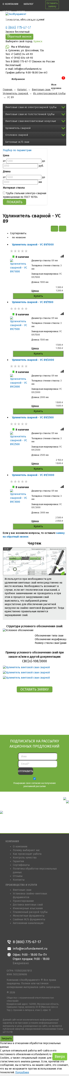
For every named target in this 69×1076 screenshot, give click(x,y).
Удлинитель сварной (18, 128)
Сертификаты (21, 865)
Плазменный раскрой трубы (30, 912)
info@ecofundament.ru (30, 949)
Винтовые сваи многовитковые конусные (30, 121)
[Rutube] (43, 933)
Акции (21, 11)
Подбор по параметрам (17, 150)
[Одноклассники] (18, 933)
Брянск (37, 41)
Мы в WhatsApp (20, 46)
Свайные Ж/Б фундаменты (29, 919)
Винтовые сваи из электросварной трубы (30, 107)
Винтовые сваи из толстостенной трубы (29, 114)
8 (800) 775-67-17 (27, 942)
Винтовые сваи (22, 889)
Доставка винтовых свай (28, 904)
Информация (11, 19)
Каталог (28, 4)
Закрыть (6, 1038)
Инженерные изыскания (28, 908)
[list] (54, 229)
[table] (62, 229)
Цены (6, 34)
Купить (38, 296)
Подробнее (22, 1072)
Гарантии (18, 861)
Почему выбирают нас (26, 850)
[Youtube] (34, 933)
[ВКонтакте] (10, 933)
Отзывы (17, 876)
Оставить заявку (52, 5)
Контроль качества (24, 857)
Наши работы (11, 26)
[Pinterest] (26, 933)
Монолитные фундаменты (28, 915)
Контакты (29, 26)
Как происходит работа (27, 853)
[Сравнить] (62, 257)
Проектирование (23, 901)
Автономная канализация (28, 923)
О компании (10, 4)
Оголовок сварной (16, 135)
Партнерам (32, 19)
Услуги (7, 11)
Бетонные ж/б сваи (17, 142)
